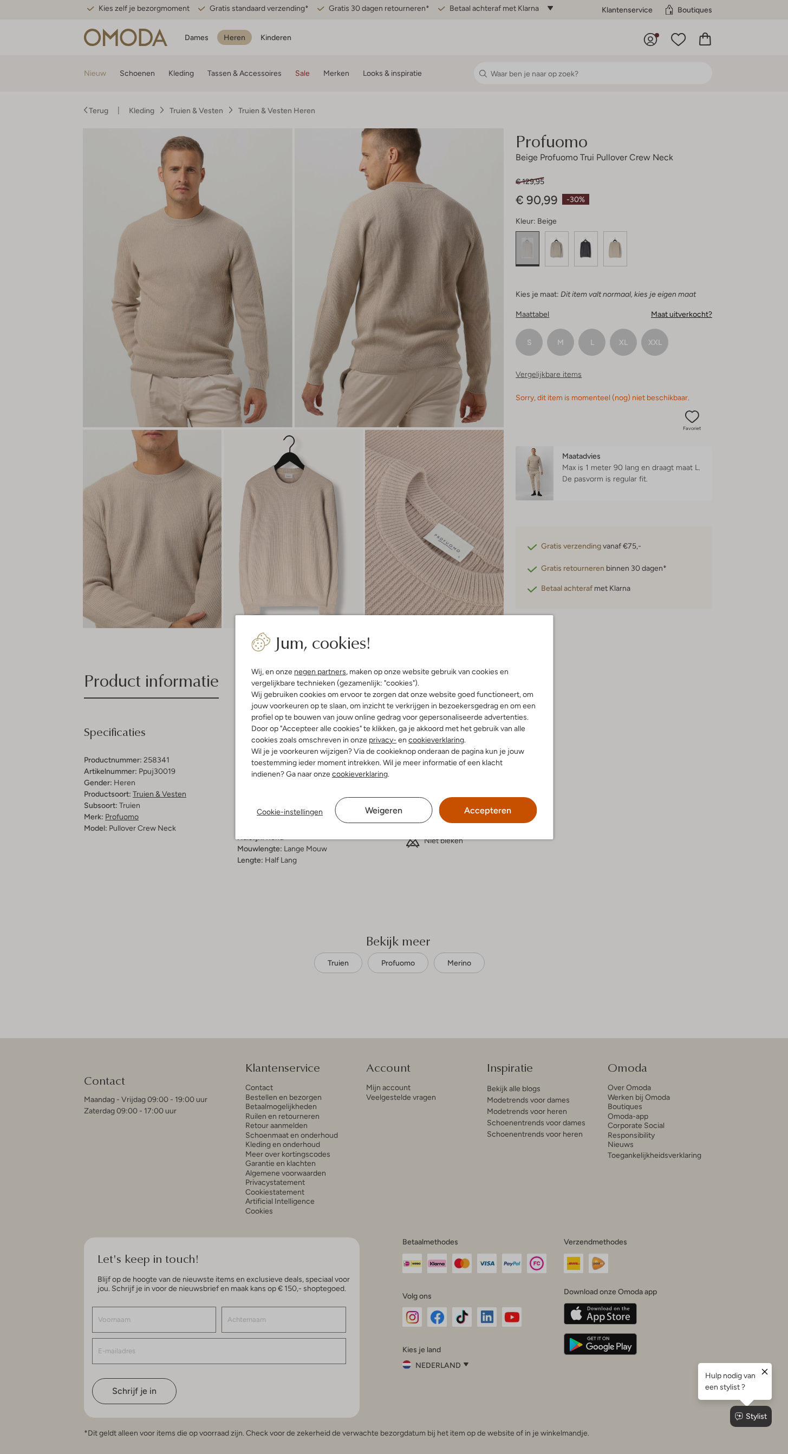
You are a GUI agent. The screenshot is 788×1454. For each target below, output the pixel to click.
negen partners (320, 671)
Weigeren (383, 810)
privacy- (382, 739)
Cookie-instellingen (290, 811)
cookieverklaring (436, 739)
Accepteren (487, 810)
